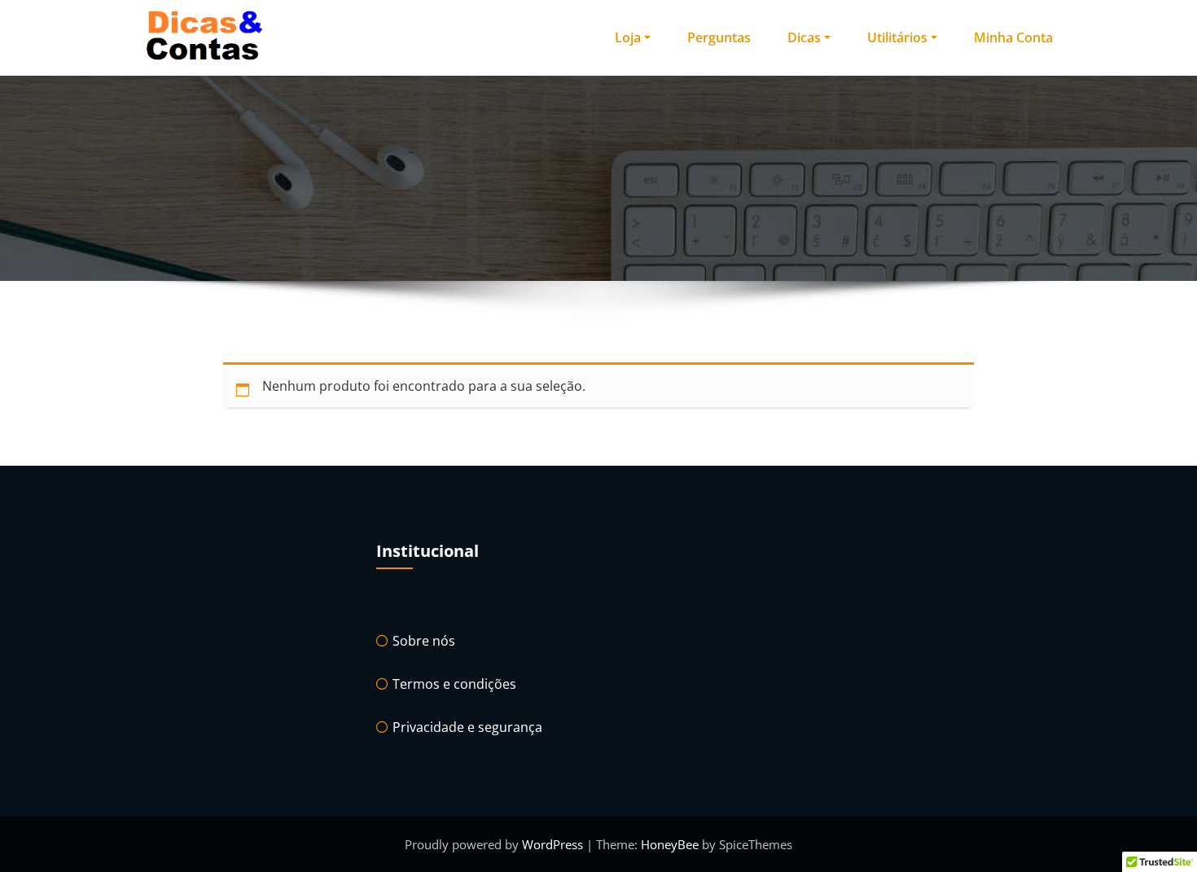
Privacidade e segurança (467, 727)
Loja (628, 37)
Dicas (804, 37)
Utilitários (897, 37)
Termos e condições (454, 684)
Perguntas (719, 37)
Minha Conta (1013, 37)
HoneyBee (670, 844)
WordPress (554, 844)
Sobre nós (423, 641)
